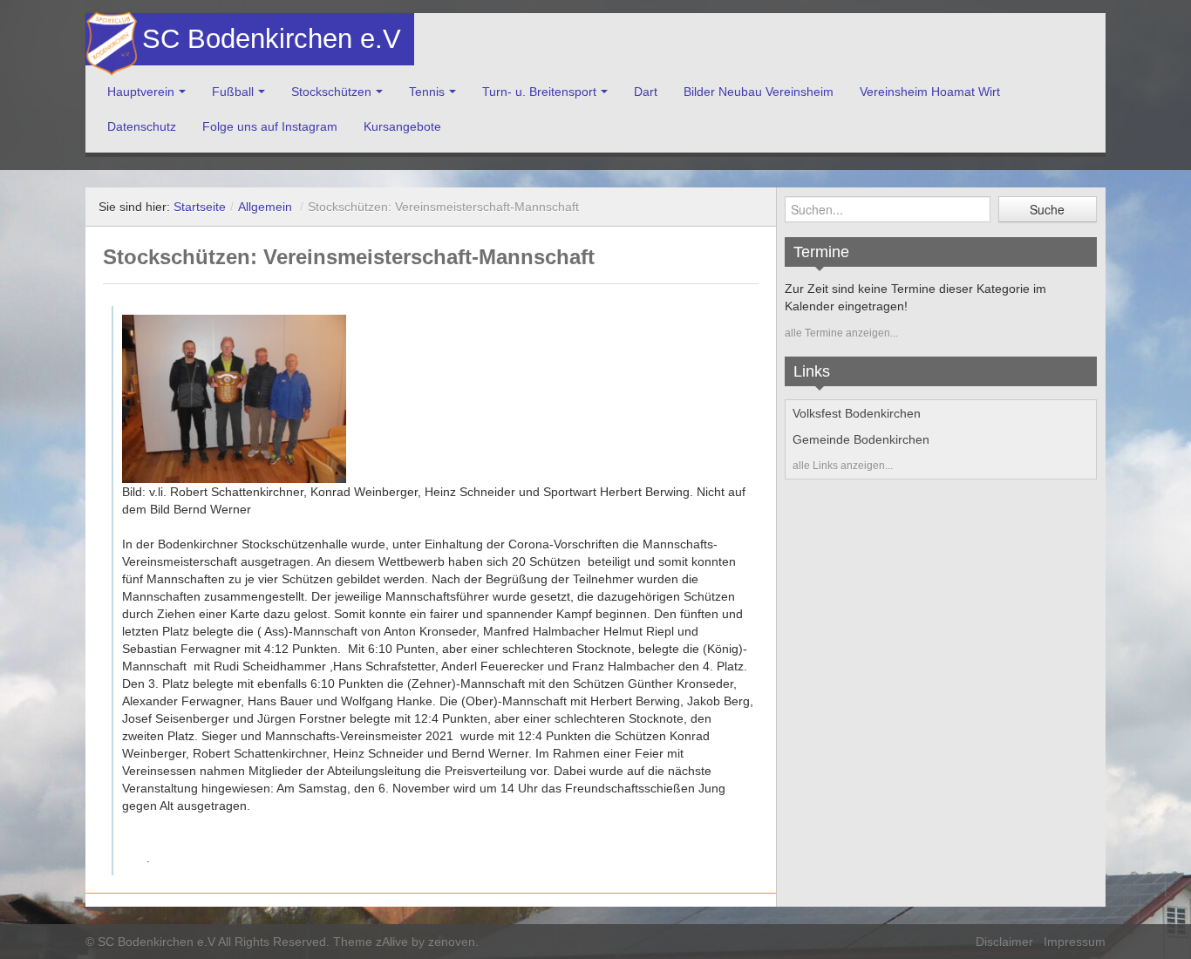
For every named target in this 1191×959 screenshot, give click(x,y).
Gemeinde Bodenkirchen (861, 439)
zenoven (451, 942)
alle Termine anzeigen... (841, 333)
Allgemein (265, 207)
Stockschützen (331, 92)
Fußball (233, 92)
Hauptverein (140, 92)
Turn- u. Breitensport (539, 92)
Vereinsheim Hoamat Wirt (930, 92)
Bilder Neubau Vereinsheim (759, 92)
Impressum (1075, 942)
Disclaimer (1004, 942)
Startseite (200, 207)
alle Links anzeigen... (843, 465)
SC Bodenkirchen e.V (269, 39)
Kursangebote (402, 126)
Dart (645, 92)
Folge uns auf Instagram (269, 126)
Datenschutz (141, 126)
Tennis (427, 92)
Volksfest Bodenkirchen (857, 413)
